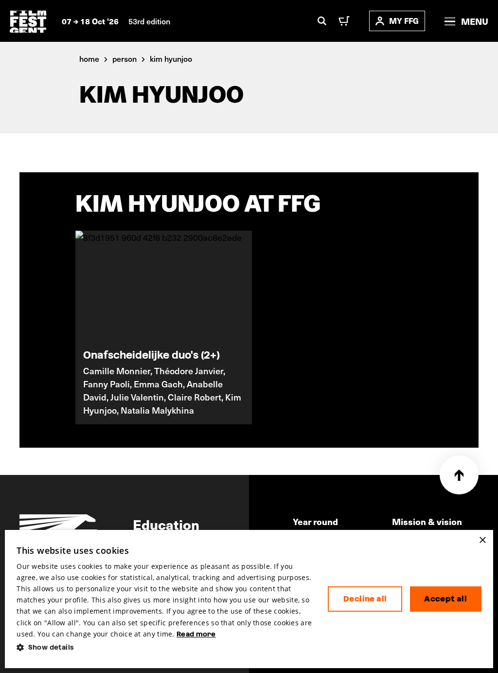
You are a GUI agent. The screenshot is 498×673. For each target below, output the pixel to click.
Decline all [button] (365, 598)
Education (166, 524)
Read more (196, 634)
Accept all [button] (445, 598)
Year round (315, 521)
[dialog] (249, 599)
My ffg (404, 20)
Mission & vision (427, 521)
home (89, 58)
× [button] (482, 540)
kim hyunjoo (171, 58)
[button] (164, 647)
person (124, 58)
